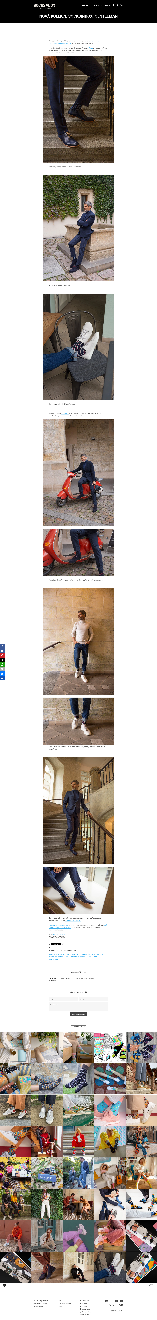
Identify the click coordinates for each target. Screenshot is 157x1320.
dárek (90, 48)
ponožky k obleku (78, 956)
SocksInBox (119, 1311)
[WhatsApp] (2, 664)
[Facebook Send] (2, 651)
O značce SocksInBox (64, 1303)
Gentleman (65, 413)
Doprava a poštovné (41, 1301)
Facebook (85, 1301)
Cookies (59, 1301)
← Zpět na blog (78, 1027)
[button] (15, 1047)
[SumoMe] (2, 678)
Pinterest (85, 1306)
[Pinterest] (2, 655)
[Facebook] (2, 646)
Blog (107, 6)
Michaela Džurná (59, 934)
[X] (2, 660)
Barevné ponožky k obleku (59, 954)
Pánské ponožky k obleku (59, 956)
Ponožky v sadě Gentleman (58, 925)
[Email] (2, 669)
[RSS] (75, 950)
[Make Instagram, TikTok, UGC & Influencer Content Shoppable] (151, 1285)
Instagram (86, 1309)
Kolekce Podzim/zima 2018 (92, 954)
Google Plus (86, 1312)
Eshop (85, 6)
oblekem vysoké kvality (73, 920)
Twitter (84, 1303)
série (59, 41)
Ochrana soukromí (40, 1306)
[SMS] (2, 673)
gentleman (76, 954)
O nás (97, 6)
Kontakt (59, 1306)
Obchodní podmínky (41, 1303)
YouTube (85, 1315)
